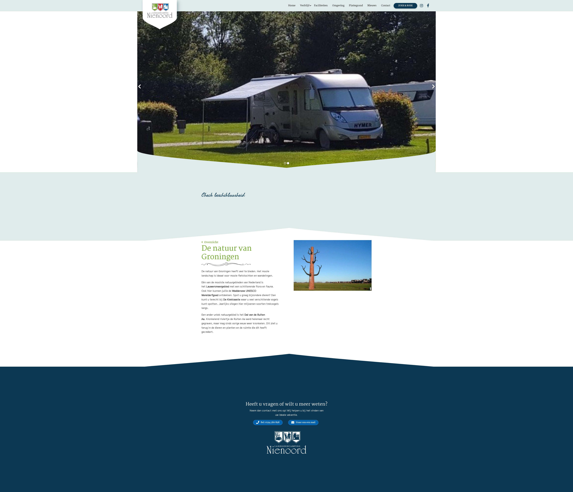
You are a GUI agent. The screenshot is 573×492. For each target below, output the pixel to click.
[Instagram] (421, 6)
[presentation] (139, 86)
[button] (285, 163)
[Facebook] (428, 6)
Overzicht (211, 242)
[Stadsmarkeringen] (333, 265)
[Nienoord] (159, 10)
